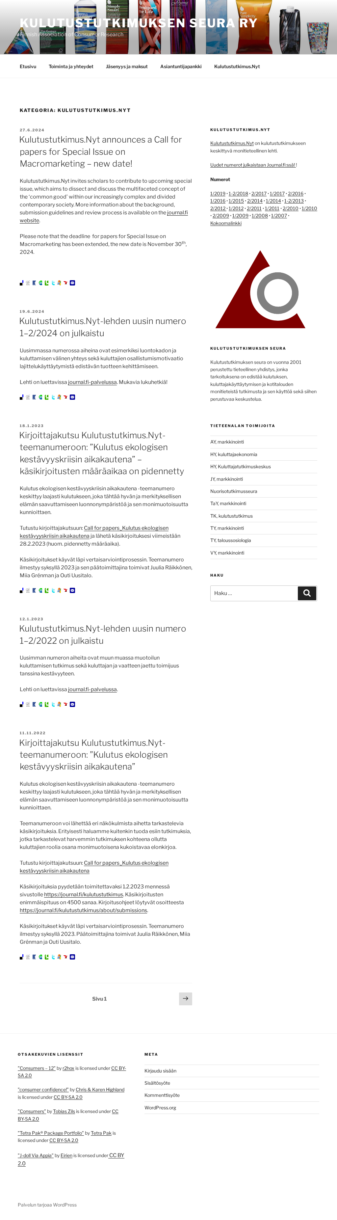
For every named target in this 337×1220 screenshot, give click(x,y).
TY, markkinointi (227, 528)
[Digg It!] (28, 284)
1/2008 (260, 215)
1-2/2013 (294, 200)
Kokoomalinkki (226, 223)
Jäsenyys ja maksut (127, 66)
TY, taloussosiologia (230, 540)
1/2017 (277, 193)
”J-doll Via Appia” (36, 1155)
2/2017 (259, 193)
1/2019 (217, 193)
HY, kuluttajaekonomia (233, 454)
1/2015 (236, 200)
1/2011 (272, 208)
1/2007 (279, 215)
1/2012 (236, 208)
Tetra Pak (101, 1133)
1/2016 (217, 200)
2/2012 (218, 208)
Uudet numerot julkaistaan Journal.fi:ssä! (253, 165)
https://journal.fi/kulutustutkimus (83, 894)
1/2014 (273, 200)
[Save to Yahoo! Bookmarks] (66, 284)
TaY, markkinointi (228, 503)
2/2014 (255, 200)
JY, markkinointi (226, 479)
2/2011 (254, 208)
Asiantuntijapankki (181, 66)
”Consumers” (32, 1111)
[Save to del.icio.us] (22, 284)
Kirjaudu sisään (160, 1070)
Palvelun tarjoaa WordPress (47, 1204)
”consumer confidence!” (43, 1089)
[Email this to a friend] (72, 284)
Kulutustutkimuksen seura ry (139, 23)
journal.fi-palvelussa (92, 382)
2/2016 (295, 193)
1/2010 (309, 208)
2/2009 (221, 215)
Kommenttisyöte (162, 1095)
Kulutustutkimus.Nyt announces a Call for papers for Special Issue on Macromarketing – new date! (100, 151)
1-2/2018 (238, 193)
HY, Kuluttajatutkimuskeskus (240, 466)
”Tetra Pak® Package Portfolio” (51, 1133)
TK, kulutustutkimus (231, 516)
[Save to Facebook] (35, 284)
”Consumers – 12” (37, 1068)
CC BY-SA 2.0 (68, 1097)
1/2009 (240, 215)
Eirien (66, 1155)
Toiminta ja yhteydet (71, 66)
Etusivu (28, 66)
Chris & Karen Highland (100, 1089)
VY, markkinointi (227, 553)
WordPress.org (160, 1107)
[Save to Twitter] (53, 284)
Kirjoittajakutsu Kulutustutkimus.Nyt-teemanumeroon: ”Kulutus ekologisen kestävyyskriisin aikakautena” (93, 755)
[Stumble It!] (41, 284)
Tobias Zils (64, 1111)
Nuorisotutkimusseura (233, 491)
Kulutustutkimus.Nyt (237, 66)
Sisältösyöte (157, 1083)
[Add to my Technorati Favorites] (47, 284)
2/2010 (290, 208)
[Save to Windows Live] (60, 284)
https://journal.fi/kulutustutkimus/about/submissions (83, 910)
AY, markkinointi (227, 442)
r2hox (68, 1068)
